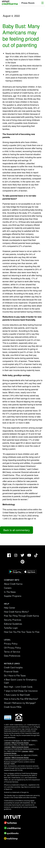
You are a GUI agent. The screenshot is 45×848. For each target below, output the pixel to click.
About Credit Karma (13, 583)
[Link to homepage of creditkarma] (22, 828)
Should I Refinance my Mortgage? (20, 702)
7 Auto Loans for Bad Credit (17, 694)
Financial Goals (11, 671)
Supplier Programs (12, 595)
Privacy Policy (11, 643)
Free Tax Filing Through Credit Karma (21, 615)
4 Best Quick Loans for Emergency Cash (20, 681)
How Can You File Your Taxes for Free (21, 631)
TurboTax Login (11, 627)
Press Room (27, 3)
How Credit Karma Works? (16, 611)
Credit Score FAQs (13, 706)
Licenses (7, 742)
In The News (10, 591)
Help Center (9, 607)
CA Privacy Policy (12, 647)
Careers (8, 587)
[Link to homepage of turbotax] (22, 822)
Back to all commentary (16, 530)
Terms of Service (12, 651)
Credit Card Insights (13, 667)
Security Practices (12, 619)
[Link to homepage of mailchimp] (22, 838)
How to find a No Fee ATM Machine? (21, 698)
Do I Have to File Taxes (15, 675)
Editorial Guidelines (13, 623)
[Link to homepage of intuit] (22, 817)
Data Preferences (12, 655)
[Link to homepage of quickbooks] (22, 833)
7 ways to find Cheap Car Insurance (21, 690)
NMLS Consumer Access (20, 742)
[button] (42, 2)
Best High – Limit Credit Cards (18, 686)
